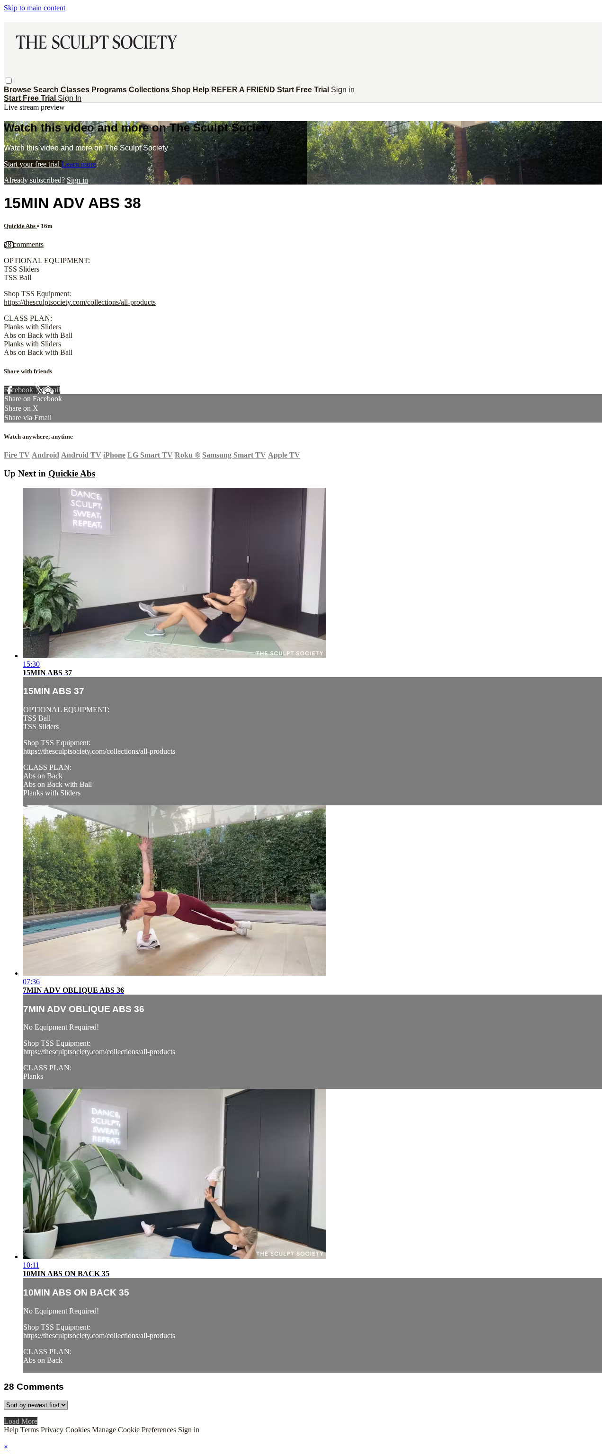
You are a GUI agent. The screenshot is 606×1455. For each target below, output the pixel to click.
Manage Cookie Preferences (135, 1430)
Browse (18, 90)
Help (201, 90)
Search (47, 90)
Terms (30, 1430)
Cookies (78, 1430)
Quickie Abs (20, 225)
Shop (181, 90)
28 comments (24, 244)
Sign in (343, 90)
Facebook (19, 390)
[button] (9, 81)
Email (51, 390)
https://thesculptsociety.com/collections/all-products (80, 302)
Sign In (69, 98)
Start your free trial (33, 164)
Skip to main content (34, 8)
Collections (149, 90)
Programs (109, 90)
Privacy (53, 1430)
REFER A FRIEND (243, 90)
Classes (75, 90)
